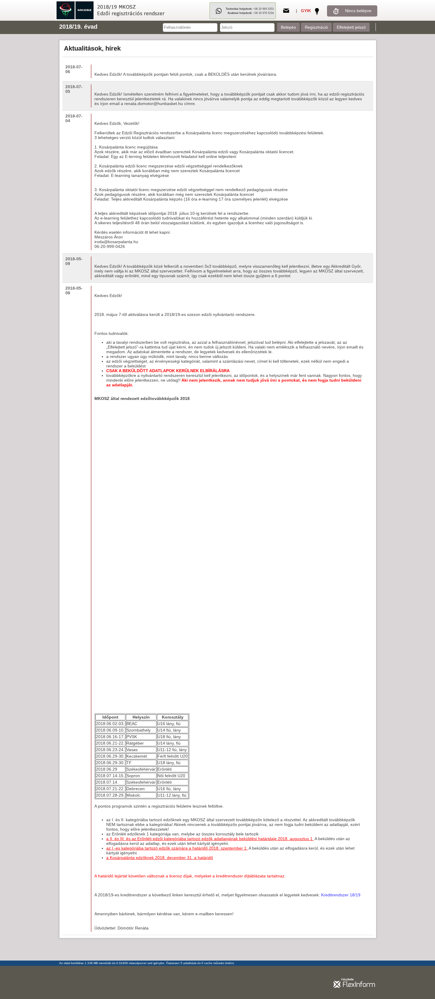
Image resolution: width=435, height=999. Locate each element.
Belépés (288, 27)
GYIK (306, 10)
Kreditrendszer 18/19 (340, 895)
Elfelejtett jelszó (351, 27)
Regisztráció (316, 27)
